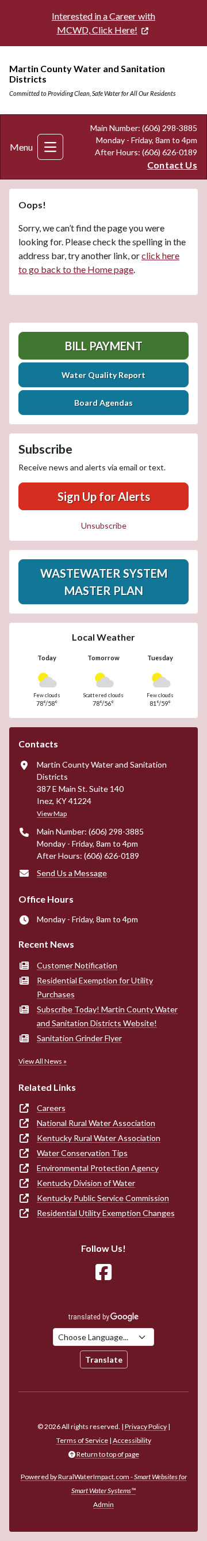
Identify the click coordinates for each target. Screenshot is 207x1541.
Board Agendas (103, 402)
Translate (103, 1359)
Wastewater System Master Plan (103, 581)
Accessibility (132, 1440)
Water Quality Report (103, 375)
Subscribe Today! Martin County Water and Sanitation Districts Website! (107, 1016)
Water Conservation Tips (82, 1153)
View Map (52, 813)
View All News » (42, 1061)
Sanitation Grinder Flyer (79, 1038)
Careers (51, 1108)
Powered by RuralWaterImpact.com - (104, 1483)
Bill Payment (104, 346)
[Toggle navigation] (50, 147)
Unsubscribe (103, 525)
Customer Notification (77, 965)
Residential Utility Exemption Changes (106, 1213)
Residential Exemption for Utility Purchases (95, 987)
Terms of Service (82, 1440)
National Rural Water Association (96, 1123)
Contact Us (172, 164)
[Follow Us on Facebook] (103, 1272)
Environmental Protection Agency (98, 1168)
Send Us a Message (72, 873)
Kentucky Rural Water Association (98, 1138)
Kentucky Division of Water (86, 1183)
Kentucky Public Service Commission (103, 1198)
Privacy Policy (146, 1426)
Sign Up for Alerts (103, 496)
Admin (103, 1504)
